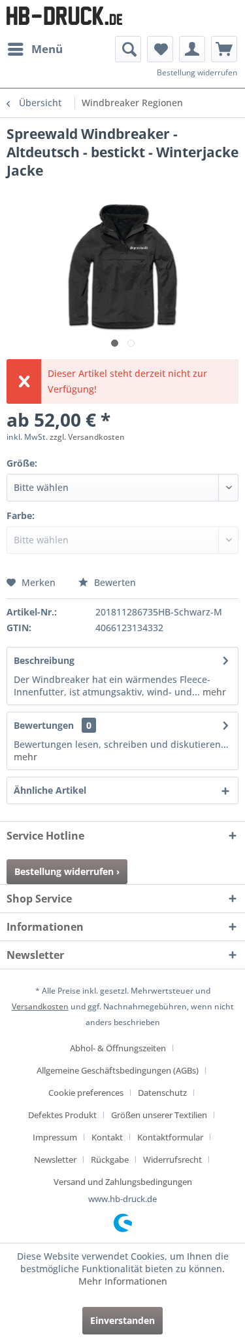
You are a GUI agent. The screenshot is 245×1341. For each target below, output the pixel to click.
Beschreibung (44, 660)
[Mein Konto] (192, 49)
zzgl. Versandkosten (87, 436)
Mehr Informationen (122, 1281)
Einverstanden (122, 1320)
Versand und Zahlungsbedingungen (123, 1182)
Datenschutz (162, 1092)
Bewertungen (44, 725)
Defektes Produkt (62, 1115)
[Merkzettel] (160, 49)
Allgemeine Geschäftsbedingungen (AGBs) (118, 1070)
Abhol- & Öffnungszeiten (118, 1048)
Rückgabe (110, 1159)
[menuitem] (34, 49)
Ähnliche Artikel (50, 790)
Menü (47, 48)
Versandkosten (40, 1006)
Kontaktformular (170, 1137)
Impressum (55, 1137)
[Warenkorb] (224, 49)
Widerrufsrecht (172, 1159)
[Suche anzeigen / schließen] (128, 49)
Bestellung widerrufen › (67, 871)
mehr (213, 692)
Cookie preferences (85, 1092)
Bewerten (113, 582)
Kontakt (107, 1137)
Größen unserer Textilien (159, 1115)
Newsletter (55, 1159)
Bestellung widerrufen (197, 72)
